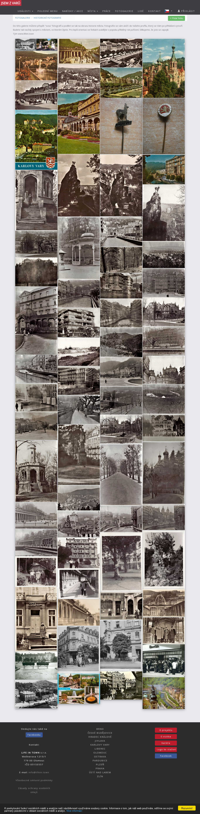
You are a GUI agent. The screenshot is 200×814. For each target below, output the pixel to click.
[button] (169, 11)
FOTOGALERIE (124, 11)
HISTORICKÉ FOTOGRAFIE (47, 17)
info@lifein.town (39, 772)
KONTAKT (154, 11)
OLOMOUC (100, 752)
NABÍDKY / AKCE (72, 11)
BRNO (100, 728)
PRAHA (100, 768)
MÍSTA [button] (92, 11)
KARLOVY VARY (100, 744)
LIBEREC (100, 748)
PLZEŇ (100, 764)
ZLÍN (100, 776)
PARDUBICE (100, 760)
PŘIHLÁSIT (187, 11)
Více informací (74, 810)
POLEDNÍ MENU (47, 11)
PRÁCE (106, 11)
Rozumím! (187, 808)
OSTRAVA (100, 756)
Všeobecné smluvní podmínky (34, 780)
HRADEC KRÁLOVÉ (100, 736)
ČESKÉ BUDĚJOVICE (100, 732)
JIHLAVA (100, 740)
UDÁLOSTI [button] (25, 11)
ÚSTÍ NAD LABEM (100, 772)
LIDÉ (141, 11)
